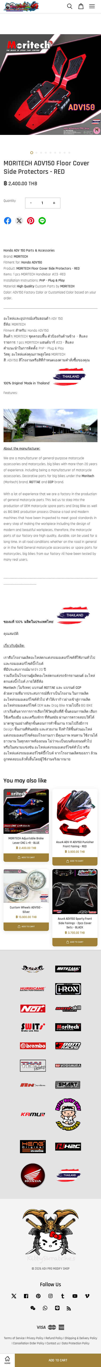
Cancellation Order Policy (28, 1343)
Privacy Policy (35, 1338)
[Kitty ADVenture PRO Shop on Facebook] (26, 1298)
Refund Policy (54, 1338)
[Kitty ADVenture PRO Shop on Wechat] (33, 1310)
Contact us (53, 1343)
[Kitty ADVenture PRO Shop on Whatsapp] (45, 1310)
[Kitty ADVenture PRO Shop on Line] (57, 1310)
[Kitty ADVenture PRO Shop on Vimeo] (87, 1298)
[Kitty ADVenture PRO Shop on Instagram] (50, 1298)
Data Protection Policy (75, 1343)
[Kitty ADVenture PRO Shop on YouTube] (75, 1298)
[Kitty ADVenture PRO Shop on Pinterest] (38, 1298)
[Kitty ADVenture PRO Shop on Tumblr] (62, 1298)
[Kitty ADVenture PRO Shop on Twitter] (14, 1298)
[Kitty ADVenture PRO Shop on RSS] (68, 1309)
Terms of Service (14, 1338)
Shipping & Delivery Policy (81, 1338)
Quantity (10, 201)
